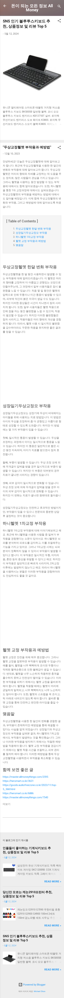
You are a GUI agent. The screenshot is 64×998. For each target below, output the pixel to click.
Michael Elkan (39, 991)
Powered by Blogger (34, 984)
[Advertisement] (32, 368)
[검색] (59, 7)
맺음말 (19, 245)
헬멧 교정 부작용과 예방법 (31, 241)
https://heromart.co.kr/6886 (18, 793)
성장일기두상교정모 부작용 (31, 232)
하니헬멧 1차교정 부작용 (30, 236)
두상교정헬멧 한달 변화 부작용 (33, 228)
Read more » (52, 881)
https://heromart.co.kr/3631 (18, 781)
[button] (59, 21)
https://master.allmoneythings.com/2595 (25, 776)
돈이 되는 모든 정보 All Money (32, 7)
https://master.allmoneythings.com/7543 (25, 797)
